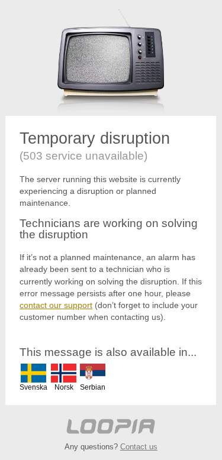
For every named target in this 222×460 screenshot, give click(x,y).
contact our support (56, 305)
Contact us (138, 446)
